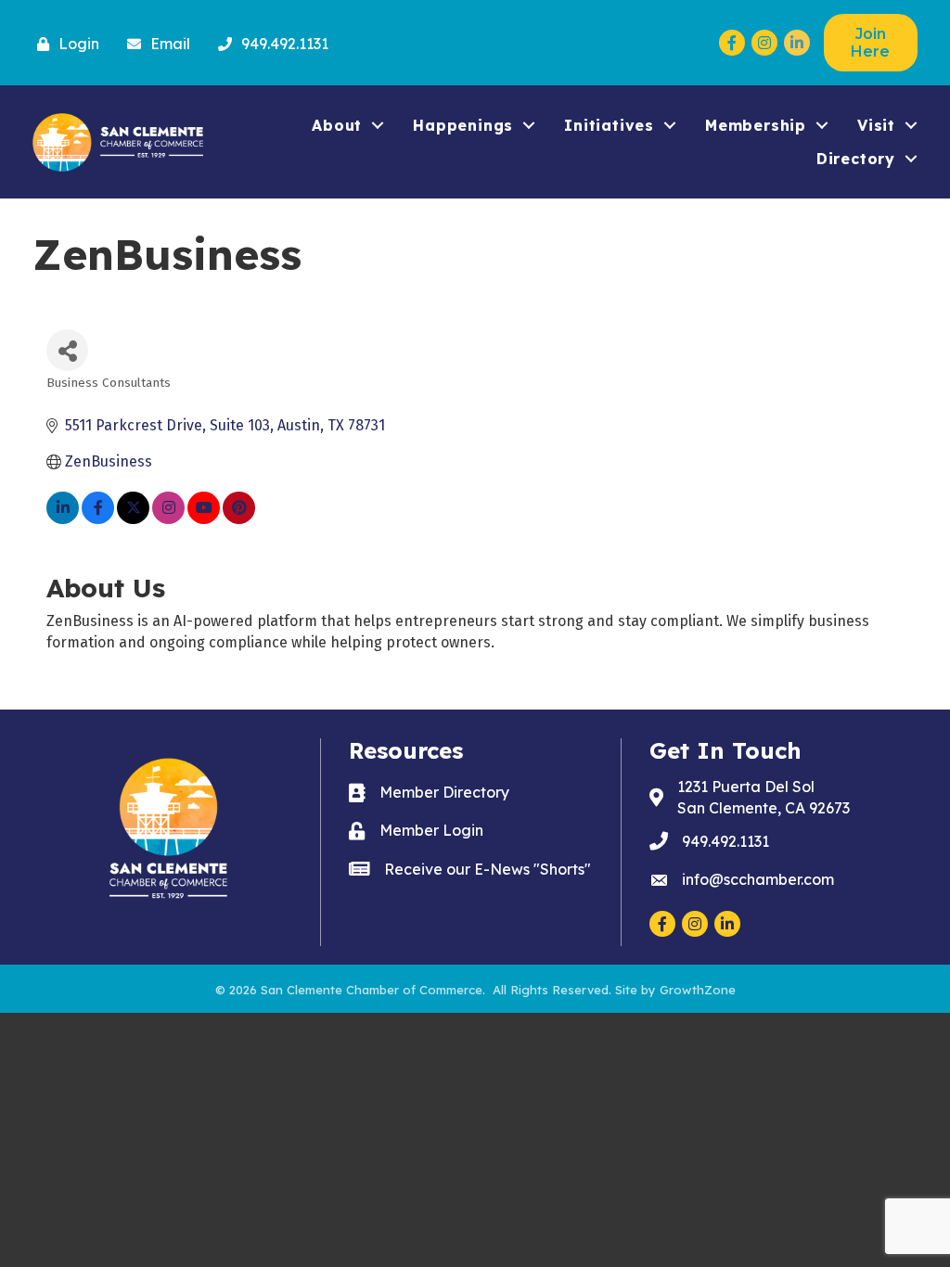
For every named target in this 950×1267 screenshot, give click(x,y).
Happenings (463, 125)
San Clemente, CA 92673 (763, 797)
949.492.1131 (725, 841)
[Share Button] (67, 350)
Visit (876, 125)
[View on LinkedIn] (62, 519)
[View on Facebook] (98, 519)
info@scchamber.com (758, 879)
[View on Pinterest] (239, 519)
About (337, 125)
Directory (855, 158)
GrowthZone (698, 989)
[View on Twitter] (133, 519)
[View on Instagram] (168, 519)
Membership (755, 125)
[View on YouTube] (203, 519)
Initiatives (609, 125)
